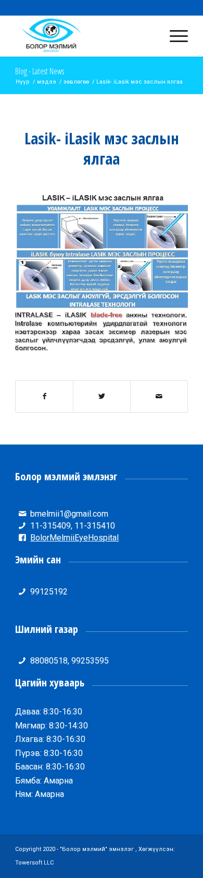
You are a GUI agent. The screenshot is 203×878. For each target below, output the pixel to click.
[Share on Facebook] (44, 396)
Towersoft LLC (34, 862)
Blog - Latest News (39, 71)
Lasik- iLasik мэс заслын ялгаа (101, 148)
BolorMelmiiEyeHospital (74, 538)
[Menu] (173, 36)
